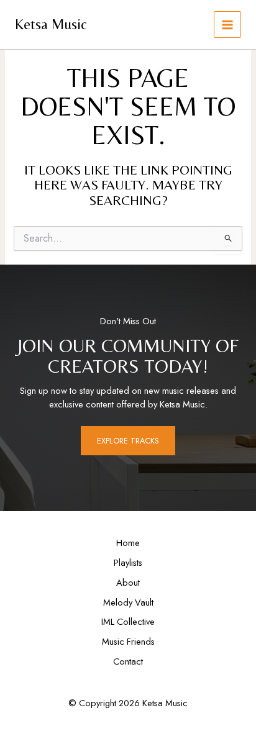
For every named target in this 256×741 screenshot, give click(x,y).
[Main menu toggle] (227, 25)
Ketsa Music (51, 24)
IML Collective (128, 621)
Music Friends (128, 641)
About (128, 582)
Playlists (128, 562)
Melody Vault (128, 602)
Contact (128, 661)
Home (128, 542)
